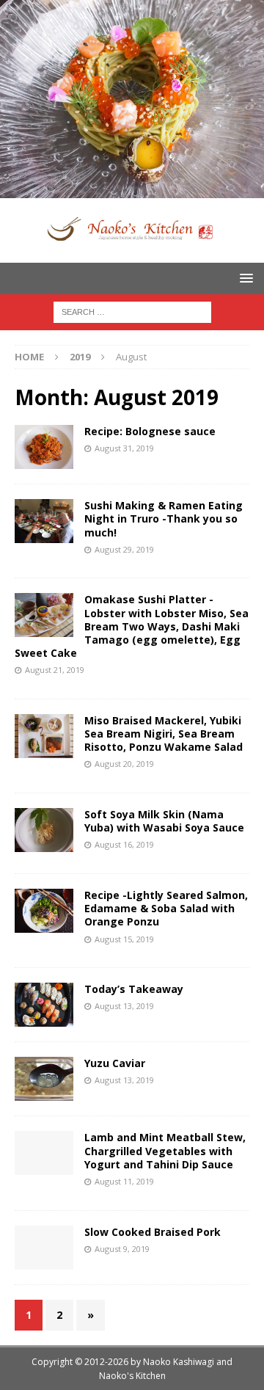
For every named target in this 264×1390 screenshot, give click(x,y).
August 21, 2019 (54, 669)
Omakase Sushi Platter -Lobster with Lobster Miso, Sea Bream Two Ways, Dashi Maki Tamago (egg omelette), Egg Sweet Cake (132, 626)
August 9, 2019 (122, 1248)
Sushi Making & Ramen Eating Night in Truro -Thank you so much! (163, 518)
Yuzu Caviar (114, 1063)
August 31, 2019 (124, 448)
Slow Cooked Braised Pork (152, 1232)
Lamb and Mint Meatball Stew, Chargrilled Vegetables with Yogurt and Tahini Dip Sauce (165, 1150)
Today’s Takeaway (133, 989)
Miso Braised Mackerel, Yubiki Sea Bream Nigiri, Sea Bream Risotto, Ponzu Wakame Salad (163, 733)
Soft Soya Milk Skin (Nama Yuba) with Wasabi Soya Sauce (164, 820)
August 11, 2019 (124, 1181)
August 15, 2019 (124, 939)
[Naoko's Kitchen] (132, 190)
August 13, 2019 (124, 1005)
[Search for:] (132, 311)
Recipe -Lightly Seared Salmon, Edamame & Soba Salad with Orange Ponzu (166, 908)
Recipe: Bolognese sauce (150, 431)
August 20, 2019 (124, 763)
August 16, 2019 (124, 844)
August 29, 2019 (124, 549)
